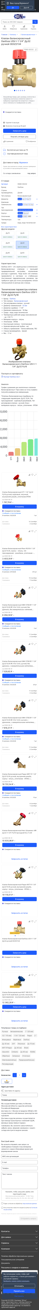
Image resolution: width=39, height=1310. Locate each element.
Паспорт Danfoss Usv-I (11, 377)
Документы (5, 1263)
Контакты (5, 1231)
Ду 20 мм (5, 1044)
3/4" (13, 1044)
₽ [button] (11, 502)
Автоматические (16, 1031)
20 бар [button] (31, 204)
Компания (5, 1249)
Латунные (21, 1044)
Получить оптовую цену (19, 137)
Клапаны (13, 34)
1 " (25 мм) (29, 1031)
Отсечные (26, 1056)
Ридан (29, 1035)
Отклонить (19, 1286)
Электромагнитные (9, 1060)
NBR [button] (29, 216)
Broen (26, 1048)
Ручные (5, 1031)
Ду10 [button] (24, 199)
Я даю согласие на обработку (20, 1203)
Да (13, 7)
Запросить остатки (19, 859)
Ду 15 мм (31, 1044)
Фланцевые (6, 1040)
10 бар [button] (25, 204)
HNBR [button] (25, 216)
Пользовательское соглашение (12, 1260)
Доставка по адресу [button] (12, 1091)
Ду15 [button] (28, 199)
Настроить (19, 1296)
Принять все (19, 1291)
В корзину (19, 507)
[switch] (2, 1091)
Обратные (6, 1056)
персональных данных (30, 1203)
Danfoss (12, 299)
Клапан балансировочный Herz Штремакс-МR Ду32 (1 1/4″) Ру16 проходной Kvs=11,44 (19, 832)
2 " (35, 1035)
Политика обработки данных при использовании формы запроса (19, 1213)
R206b (32, 1052)
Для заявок (6, 1237)
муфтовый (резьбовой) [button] (25, 210)
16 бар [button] (20, 204)
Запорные (16, 1056)
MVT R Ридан (7, 1048)
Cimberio (15, 1052)
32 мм (24, 305)
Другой (26, 7)
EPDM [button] (20, 216)
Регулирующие (7, 1064)
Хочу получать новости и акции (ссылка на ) (20, 1208)
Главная (4, 34)
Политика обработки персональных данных (17, 1256)
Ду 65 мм (24, 1052)
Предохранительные (26, 1060)
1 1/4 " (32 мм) (19, 1035)
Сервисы (5, 1243)
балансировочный (21, 301)
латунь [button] (20, 213)
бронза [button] (26, 213)
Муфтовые (17, 1040)
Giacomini (5, 1052)
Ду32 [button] (19, 199)
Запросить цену (19, 131)
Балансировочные (28, 34)
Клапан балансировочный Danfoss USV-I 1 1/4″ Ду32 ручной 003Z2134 (19, 940)
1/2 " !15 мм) (6, 1035)
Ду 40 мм (18, 1048)
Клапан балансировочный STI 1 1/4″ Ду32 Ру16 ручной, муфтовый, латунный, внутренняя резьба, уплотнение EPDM (17, 494)
